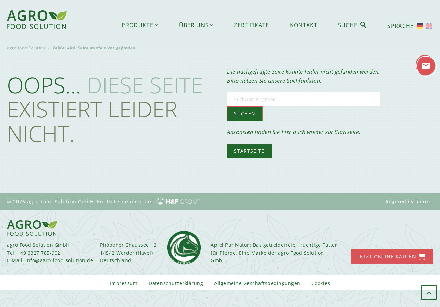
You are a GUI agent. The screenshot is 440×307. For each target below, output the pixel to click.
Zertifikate (251, 25)
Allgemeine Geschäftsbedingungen (257, 283)
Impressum (124, 283)
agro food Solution (26, 48)
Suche (348, 25)
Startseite (249, 150)
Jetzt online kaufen (387, 256)
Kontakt (303, 25)
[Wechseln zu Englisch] (429, 26)
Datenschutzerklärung (175, 283)
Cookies (320, 283)
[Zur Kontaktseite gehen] (426, 66)
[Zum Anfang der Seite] (429, 292)
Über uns (194, 25)
